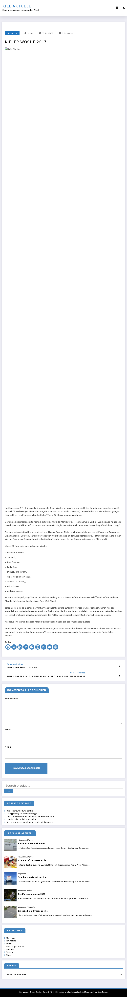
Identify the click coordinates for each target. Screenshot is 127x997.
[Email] (49, 647)
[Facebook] (8, 647)
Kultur (8, 944)
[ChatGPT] (55, 647)
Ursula (30, 33)
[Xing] (25, 647)
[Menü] (117, 8)
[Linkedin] (19, 647)
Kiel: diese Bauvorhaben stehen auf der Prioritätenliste (30, 816)
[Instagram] (37, 647)
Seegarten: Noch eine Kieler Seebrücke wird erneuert (30, 822)
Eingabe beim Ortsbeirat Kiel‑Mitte (21, 819)
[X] (14, 647)
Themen (9, 955)
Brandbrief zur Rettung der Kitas (20, 811)
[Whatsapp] (43, 647)
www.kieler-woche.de (71, 515)
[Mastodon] (31, 647)
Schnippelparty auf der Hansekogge (22, 814)
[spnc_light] (124, 7)
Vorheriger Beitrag (15, 664)
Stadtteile (10, 949)
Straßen (9, 952)
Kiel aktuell (16, 6)
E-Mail (8, 747)
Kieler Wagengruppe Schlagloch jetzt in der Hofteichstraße (46, 676)
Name (8, 729)
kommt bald (11, 941)
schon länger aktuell (15, 947)
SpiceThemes (103, 992)
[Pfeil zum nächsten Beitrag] (119, 676)
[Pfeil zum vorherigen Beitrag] (119, 666)
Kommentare (11, 698)
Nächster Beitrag (77, 673)
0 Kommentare (68, 33)
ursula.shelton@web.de (74, 992)
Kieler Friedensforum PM (22, 667)
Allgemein (12, 33)
